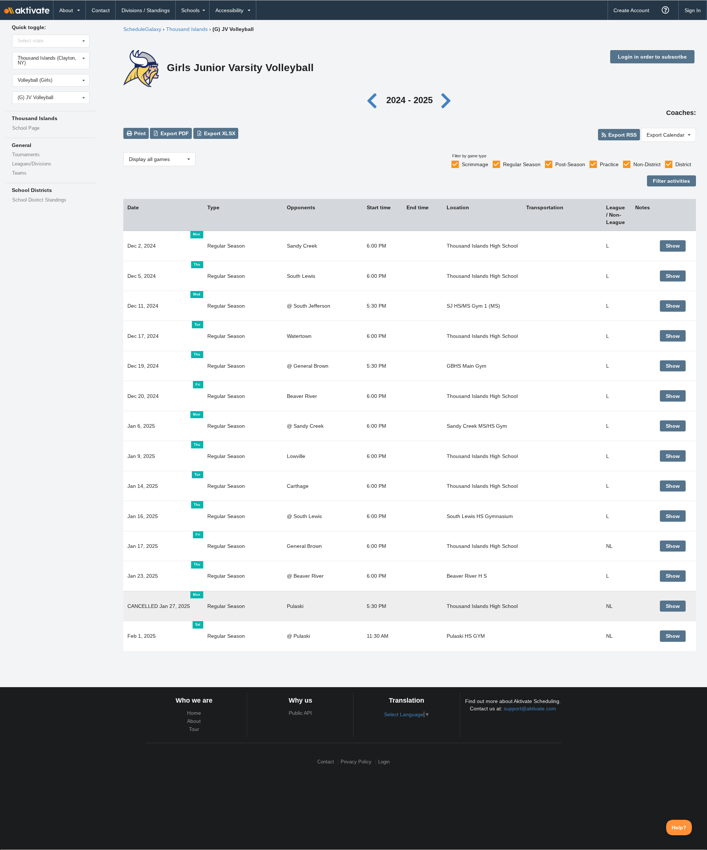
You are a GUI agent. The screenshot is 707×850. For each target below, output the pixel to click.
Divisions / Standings (146, 10)
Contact (101, 10)
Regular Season (522, 164)
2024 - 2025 (409, 100)
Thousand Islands (187, 29)
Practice (609, 164)
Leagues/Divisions (31, 164)
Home (194, 713)
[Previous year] (374, 100)
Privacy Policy (356, 761)
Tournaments (26, 154)
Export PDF (174, 133)
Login (384, 761)
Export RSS (622, 135)
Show (673, 246)
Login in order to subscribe (652, 57)
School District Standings (39, 200)
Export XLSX (219, 133)
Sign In (693, 10)
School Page (25, 128)
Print (139, 133)
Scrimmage (475, 164)
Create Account (631, 10)
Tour (194, 729)
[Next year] (446, 100)
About (194, 721)
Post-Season (570, 164)
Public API (300, 713)
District (683, 164)
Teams (19, 173)
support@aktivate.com (530, 708)
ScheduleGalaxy (142, 29)
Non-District (647, 164)
